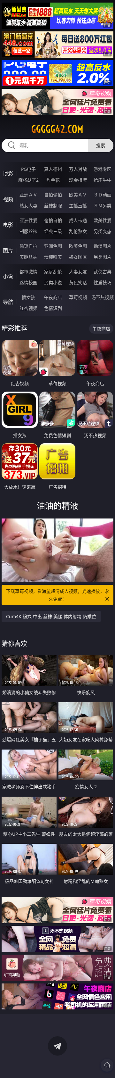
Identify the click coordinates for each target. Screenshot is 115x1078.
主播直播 (78, 206)
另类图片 (102, 257)
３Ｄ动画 (102, 195)
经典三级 (53, 231)
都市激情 (28, 272)
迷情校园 (28, 282)
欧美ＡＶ (78, 195)
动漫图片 (102, 246)
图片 (8, 250)
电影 (8, 224)
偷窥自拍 (28, 246)
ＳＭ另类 (102, 206)
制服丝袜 (28, 231)
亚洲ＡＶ (28, 195)
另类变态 (102, 231)
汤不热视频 (102, 297)
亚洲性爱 (28, 220)
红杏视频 (28, 308)
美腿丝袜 (28, 257)
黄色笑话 (78, 282)
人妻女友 (78, 272)
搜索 (100, 145)
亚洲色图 (53, 246)
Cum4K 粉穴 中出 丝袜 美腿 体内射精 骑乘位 (51, 616)
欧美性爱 (102, 220)
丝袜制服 (53, 206)
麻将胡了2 (28, 180)
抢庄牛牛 (102, 180)
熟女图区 (78, 257)
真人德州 (53, 169)
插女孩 (28, 297)
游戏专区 (102, 169)
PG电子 (28, 169)
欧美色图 (78, 246)
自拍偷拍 (53, 195)
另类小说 (53, 282)
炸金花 (53, 180)
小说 (8, 276)
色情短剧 (53, 308)
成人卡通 (78, 220)
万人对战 (78, 169)
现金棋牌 (78, 180)
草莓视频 (78, 297)
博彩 (8, 173)
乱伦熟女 (78, 231)
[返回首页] (107, 1065)
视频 (8, 199)
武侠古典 (102, 272)
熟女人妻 (28, 206)
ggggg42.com (57, 129)
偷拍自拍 (53, 220)
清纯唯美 (53, 257)
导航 (8, 301)
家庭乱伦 (53, 272)
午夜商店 (53, 297)
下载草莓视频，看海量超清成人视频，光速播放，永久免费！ (57, 595)
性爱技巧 (102, 282)
